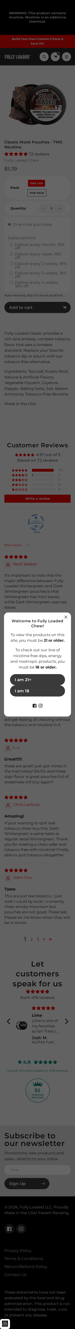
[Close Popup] (65, 616)
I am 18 (22, 691)
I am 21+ (23, 679)
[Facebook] (35, 705)
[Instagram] (41, 705)
